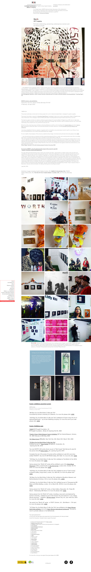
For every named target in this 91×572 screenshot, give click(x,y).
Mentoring (12, 288)
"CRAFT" (31, 429)
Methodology (11, 299)
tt (35, 2)
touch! (50, 131)
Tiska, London (49, 522)
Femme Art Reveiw (44, 13)
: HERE (63, 479)
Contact (12, 286)
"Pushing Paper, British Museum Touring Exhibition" (43, 434)
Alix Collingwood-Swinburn (37, 527)
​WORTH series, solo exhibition (29, 101)
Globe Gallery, (45, 450)
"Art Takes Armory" (34, 439)
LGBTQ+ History (10, 298)
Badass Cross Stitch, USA (36, 523)
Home (13, 281)
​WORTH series (32, 407)
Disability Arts (11, 295)
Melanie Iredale (34, 528)
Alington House (51, 497)
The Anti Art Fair (54, 466)
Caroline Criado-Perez (43, 116)
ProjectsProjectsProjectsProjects (7, 301)
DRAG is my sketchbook (9, 291)
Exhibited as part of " (35, 444)
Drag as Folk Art (10, 296)
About (13, 284)
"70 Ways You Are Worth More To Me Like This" (42, 442)
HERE (78, 134)
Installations (11, 289)
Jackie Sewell (34, 544)
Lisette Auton (34, 543)
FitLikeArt (33, 524)
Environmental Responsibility (8, 294)
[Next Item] (82, 52)
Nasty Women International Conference (58, 509)
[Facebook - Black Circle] (71, 562)
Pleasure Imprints (10, 285)
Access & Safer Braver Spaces (7, 292)
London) (74, 125)
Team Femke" (44, 444)
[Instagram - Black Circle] (66, 562)
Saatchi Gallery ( (68, 125)
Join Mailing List (10, 282)
